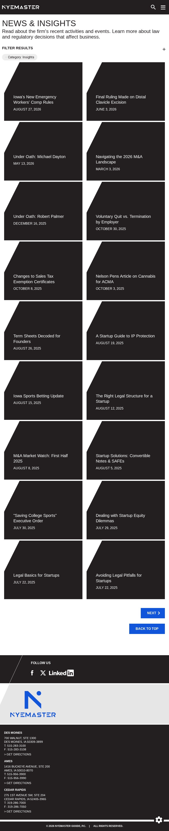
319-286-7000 (16, 802)
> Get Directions (17, 754)
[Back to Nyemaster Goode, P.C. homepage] (20, 7)
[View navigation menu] (163, 7)
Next (151, 613)
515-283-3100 (16, 745)
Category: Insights (21, 57)
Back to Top (147, 628)
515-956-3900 (16, 774)
